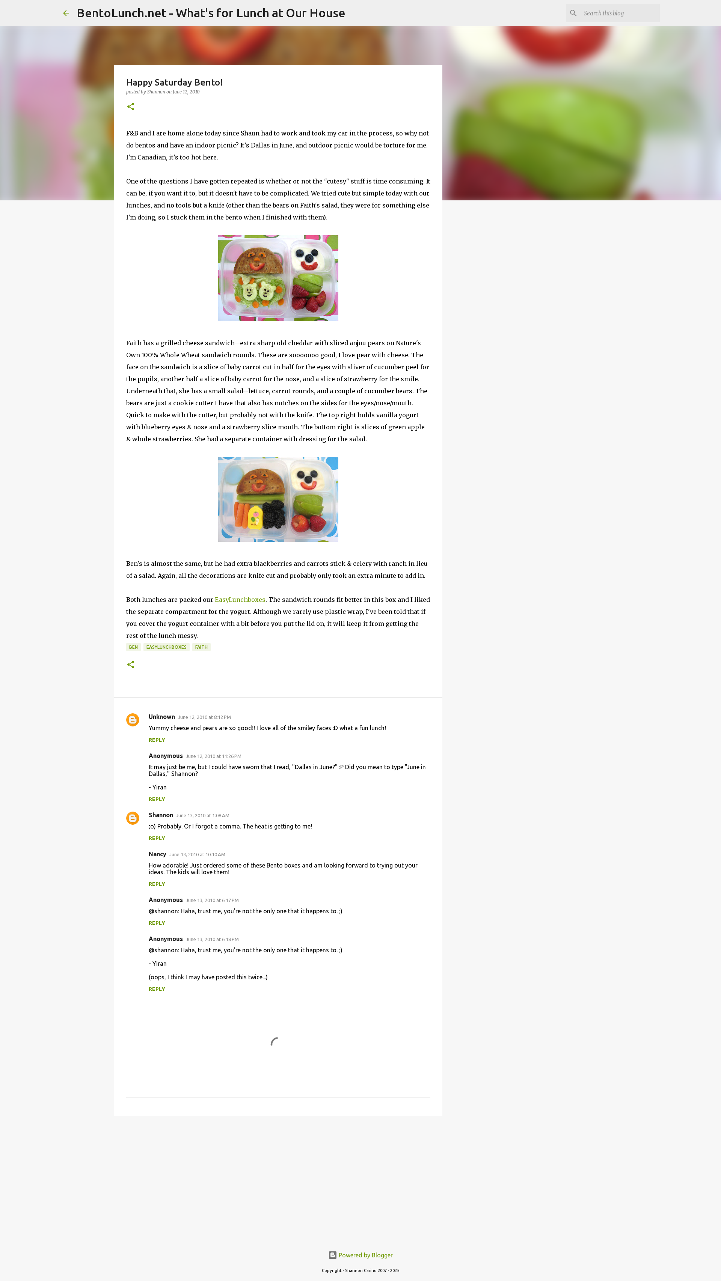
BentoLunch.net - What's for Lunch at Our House (211, 13)
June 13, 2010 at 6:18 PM (212, 939)
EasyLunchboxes (240, 599)
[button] (130, 107)
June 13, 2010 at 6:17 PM (212, 900)
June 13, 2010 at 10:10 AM (197, 854)
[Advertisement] (278, 1180)
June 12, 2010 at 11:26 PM (213, 756)
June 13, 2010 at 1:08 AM (202, 815)
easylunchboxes (166, 647)
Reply (157, 740)
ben (133, 647)
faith (201, 647)
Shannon (161, 815)
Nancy (157, 854)
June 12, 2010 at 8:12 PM (204, 717)
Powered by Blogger (365, 1255)
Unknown (162, 716)
